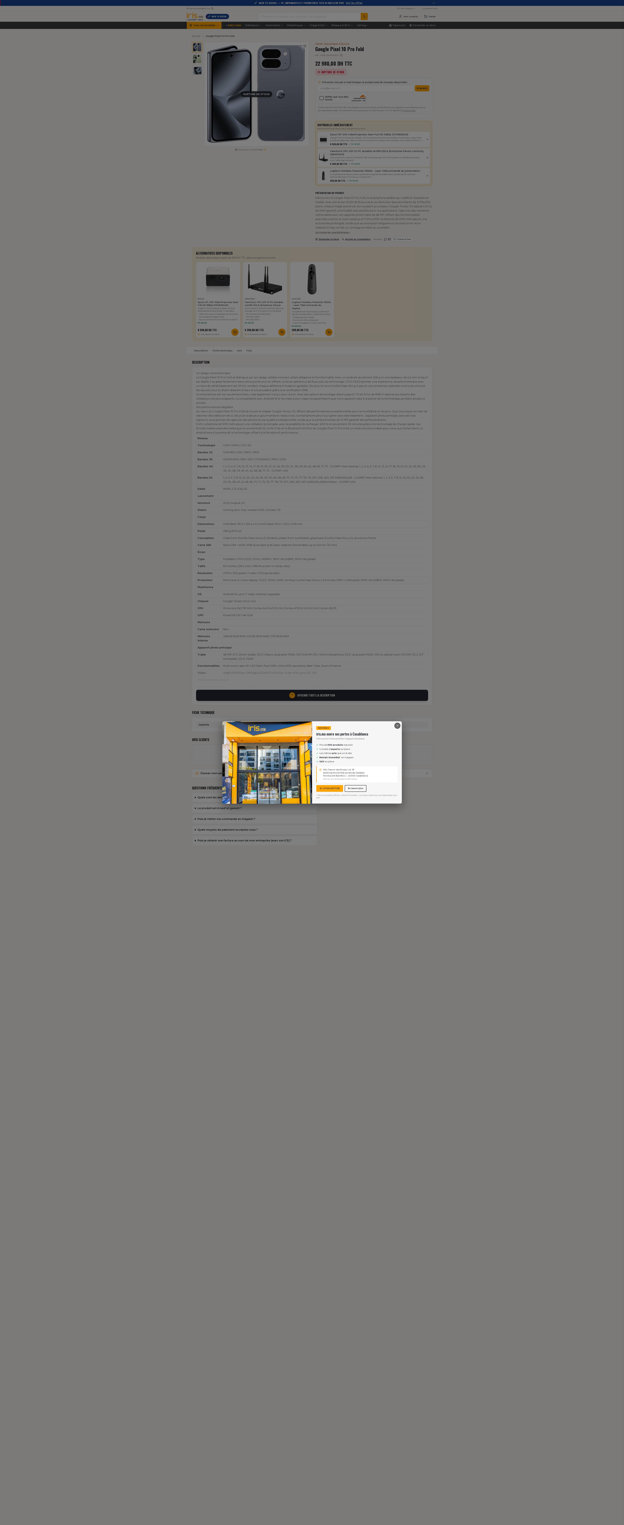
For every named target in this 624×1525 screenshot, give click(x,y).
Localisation (331, 788)
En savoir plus (355, 788)
